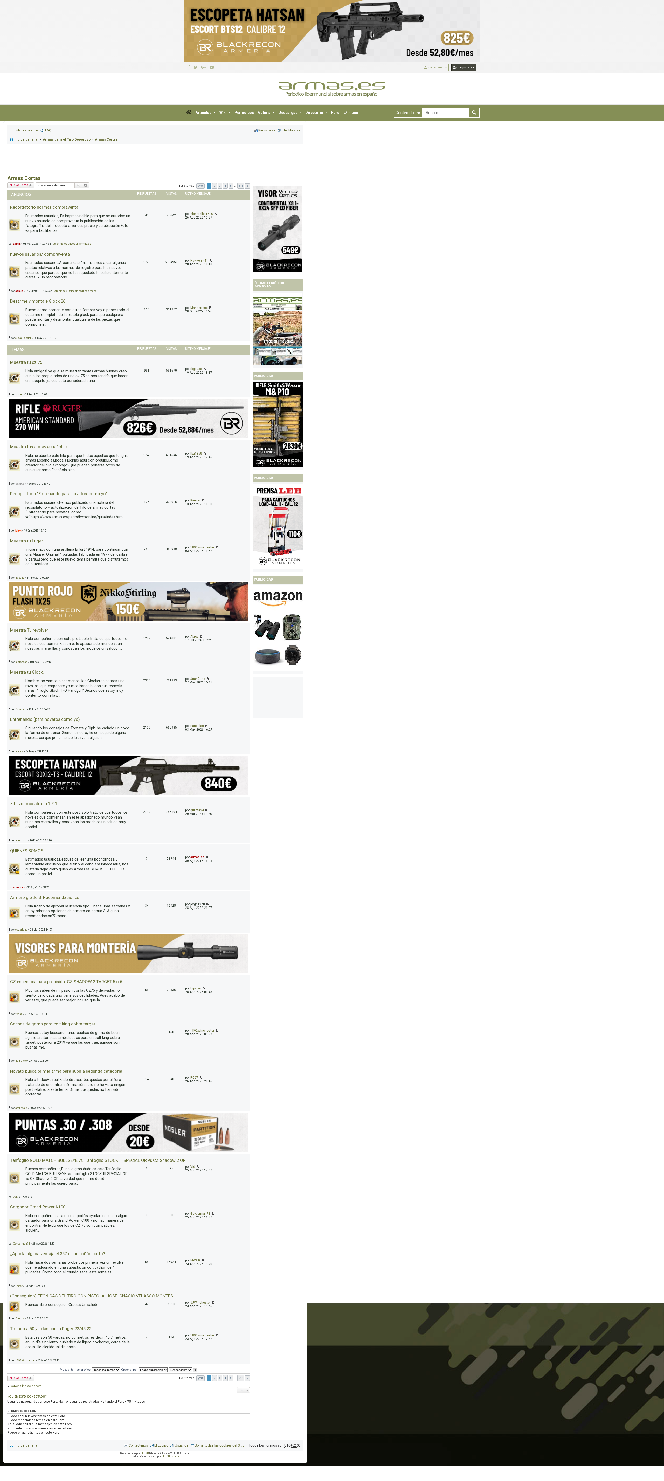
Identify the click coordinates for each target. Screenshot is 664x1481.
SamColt (20, 483)
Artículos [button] (204, 112)
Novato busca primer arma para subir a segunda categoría (66, 1071)
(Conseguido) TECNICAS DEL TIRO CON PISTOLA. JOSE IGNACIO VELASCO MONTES (91, 1295)
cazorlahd (21, 929)
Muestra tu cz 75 (26, 362)
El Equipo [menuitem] (161, 1445)
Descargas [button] (288, 112)
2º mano (351, 112)
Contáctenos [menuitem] (138, 1445)
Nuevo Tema (19, 185)
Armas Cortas (24, 178)
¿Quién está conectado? (27, 1396)
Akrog (194, 636)
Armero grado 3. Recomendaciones (44, 897)
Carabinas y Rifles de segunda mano (74, 291)
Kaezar (195, 500)
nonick (19, 751)
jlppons (19, 577)
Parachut (20, 709)
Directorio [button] (314, 112)
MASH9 (195, 1260)
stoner (19, 394)
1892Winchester (202, 547)
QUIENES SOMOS (26, 850)
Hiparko (195, 988)
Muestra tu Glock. (27, 672)
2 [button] (214, 185)
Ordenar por (130, 1369)
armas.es (197, 857)
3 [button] (220, 185)
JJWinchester (200, 1302)
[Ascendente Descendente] (180, 1369)
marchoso (21, 662)
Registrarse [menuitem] (266, 130)
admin (17, 243)
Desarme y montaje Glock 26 (37, 301)
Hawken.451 (199, 260)
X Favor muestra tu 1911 (33, 803)
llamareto (21, 1060)
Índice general (26, 1445)
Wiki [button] (223, 112)
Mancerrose (199, 308)
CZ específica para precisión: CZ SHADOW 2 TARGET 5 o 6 (66, 981)
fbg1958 (196, 369)
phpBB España (171, 1456)
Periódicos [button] (244, 112)
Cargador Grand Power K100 (37, 1207)
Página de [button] (200, 186)
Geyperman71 (200, 1213)
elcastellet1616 (201, 214)
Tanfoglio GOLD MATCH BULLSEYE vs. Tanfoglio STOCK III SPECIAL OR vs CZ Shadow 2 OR (98, 1160)
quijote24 (197, 810)
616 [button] (240, 185)
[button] (188, 113)
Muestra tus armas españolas (38, 446)
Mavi (18, 530)
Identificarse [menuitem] (291, 130)
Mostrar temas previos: (76, 1369)
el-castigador (23, 338)
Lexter (19, 1285)
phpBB (145, 1453)
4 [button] (225, 185)
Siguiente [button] (247, 186)
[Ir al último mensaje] (215, 214)
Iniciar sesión (437, 67)
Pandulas (197, 726)
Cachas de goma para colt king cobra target (52, 1023)
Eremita (20, 1318)
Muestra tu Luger (26, 540)
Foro (335, 112)
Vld (192, 1167)
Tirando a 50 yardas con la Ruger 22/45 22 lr (52, 1328)
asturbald (21, 1108)
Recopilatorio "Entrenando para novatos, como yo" (58, 493)
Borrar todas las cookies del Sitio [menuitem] (220, 1445)
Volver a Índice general (26, 1386)
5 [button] (231, 185)
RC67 (194, 1077)
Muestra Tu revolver (29, 630)
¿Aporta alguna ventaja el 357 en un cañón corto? (57, 1253)
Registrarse (465, 67)
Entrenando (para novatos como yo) (45, 719)
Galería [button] (264, 112)
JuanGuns (197, 679)
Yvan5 (19, 1013)
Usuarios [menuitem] (181, 1445)
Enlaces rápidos (27, 130)
